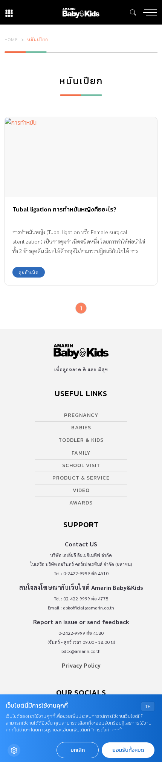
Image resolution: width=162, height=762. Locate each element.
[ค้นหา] (133, 12)
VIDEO (81, 490)
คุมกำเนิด (28, 272)
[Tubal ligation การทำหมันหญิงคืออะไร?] (81, 157)
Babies (81, 428)
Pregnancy (81, 415)
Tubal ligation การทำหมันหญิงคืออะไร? (64, 209)
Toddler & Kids (81, 440)
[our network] (9, 12)
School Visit (81, 465)
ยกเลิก (77, 750)
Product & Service (81, 478)
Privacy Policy (81, 665)
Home (11, 39)
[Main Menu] (149, 12)
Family (81, 453)
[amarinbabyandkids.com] (80, 12)
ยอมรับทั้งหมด (128, 750)
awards (81, 503)
